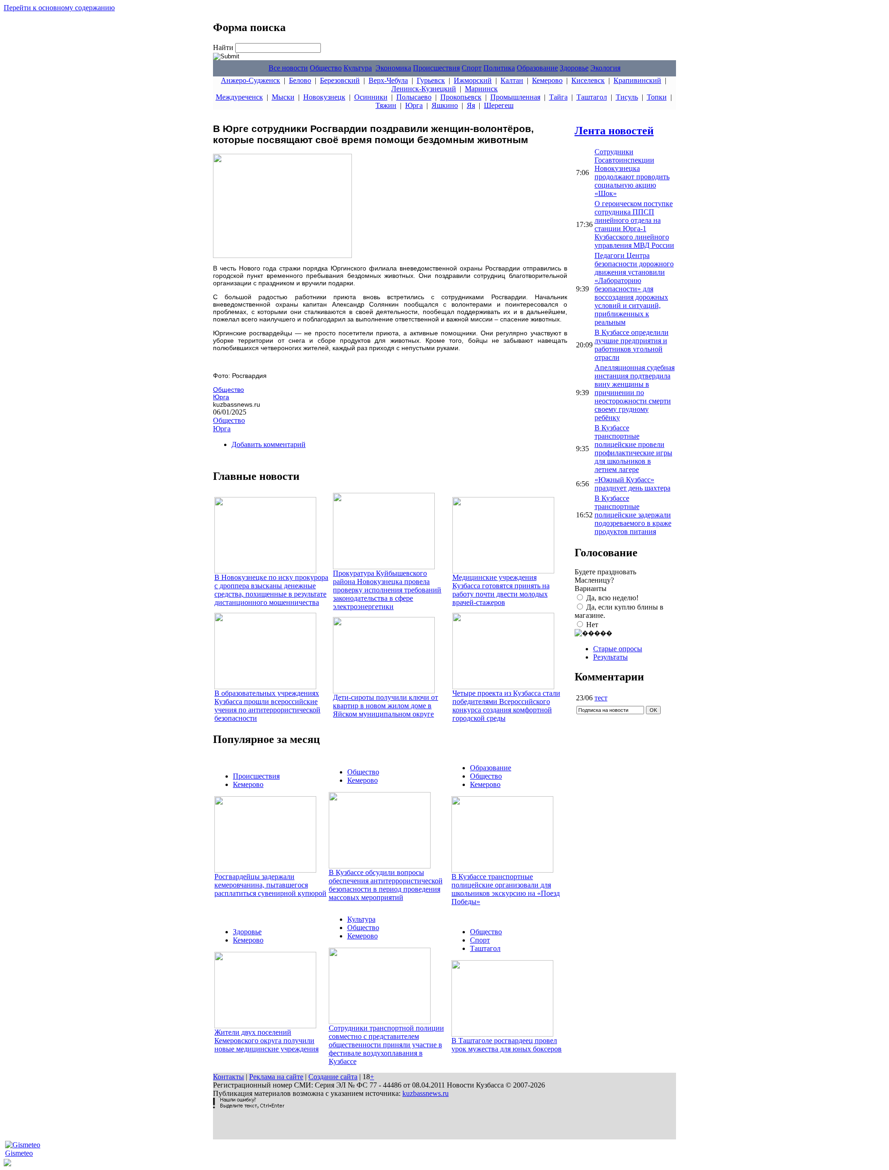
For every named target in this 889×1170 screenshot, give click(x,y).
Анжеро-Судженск (250, 80)
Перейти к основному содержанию (59, 8)
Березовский (340, 80)
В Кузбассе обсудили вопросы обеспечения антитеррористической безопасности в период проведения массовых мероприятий (386, 884)
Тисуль (627, 97)
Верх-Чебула (388, 80)
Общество (326, 68)
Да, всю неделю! (612, 598)
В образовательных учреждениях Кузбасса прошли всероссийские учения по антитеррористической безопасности (267, 705)
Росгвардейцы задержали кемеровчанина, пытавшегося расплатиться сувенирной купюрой (270, 885)
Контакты (228, 1077)
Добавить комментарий (269, 444)
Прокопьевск (461, 97)
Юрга (414, 105)
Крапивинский (637, 80)
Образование (537, 68)
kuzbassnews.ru (425, 1093)
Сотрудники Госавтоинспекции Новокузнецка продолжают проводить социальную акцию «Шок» (632, 172)
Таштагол (591, 97)
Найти (224, 47)
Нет (592, 625)
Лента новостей (614, 131)
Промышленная (515, 97)
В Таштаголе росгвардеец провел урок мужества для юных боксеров (506, 1045)
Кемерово (547, 80)
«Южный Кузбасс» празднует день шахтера (632, 484)
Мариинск (481, 89)
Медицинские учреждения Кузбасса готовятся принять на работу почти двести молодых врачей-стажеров (501, 589)
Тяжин (386, 105)
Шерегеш (498, 105)
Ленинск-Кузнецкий (423, 89)
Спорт (472, 68)
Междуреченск (239, 97)
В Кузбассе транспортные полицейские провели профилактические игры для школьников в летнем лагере (633, 448)
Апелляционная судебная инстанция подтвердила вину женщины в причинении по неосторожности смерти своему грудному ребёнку (635, 392)
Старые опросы (617, 649)
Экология (605, 68)
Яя (471, 105)
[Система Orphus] (248, 1106)
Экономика (393, 68)
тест (601, 698)
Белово (300, 80)
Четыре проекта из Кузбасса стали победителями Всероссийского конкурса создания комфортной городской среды (506, 705)
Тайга (558, 97)
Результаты (610, 657)
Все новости (288, 68)
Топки (657, 97)
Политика (499, 68)
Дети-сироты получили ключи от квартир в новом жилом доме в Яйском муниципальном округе (385, 705)
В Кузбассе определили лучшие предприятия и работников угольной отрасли (632, 344)
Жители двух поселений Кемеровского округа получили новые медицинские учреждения (266, 1040)
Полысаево (414, 97)
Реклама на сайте (276, 1077)
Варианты (591, 588)
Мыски (283, 97)
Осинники (371, 97)
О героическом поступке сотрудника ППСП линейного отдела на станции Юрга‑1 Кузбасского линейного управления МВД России (634, 224)
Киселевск (588, 80)
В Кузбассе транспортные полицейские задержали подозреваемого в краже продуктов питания (633, 514)
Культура (358, 68)
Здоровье (574, 68)
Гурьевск (431, 80)
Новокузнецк (324, 97)
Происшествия (436, 68)
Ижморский (473, 80)
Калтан (512, 80)
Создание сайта (332, 1077)
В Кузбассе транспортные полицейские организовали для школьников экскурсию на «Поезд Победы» (505, 889)
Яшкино (445, 105)
